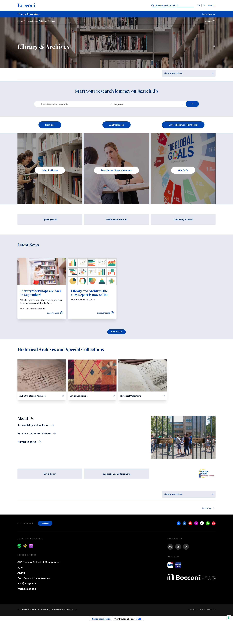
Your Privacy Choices (124, 619)
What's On (183, 170)
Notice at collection (101, 619)
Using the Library (50, 170)
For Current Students (31, 21)
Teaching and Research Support (116, 170)
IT (204, 5)
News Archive (116, 332)
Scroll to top (206, 508)
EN (199, 5)
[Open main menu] (214, 5)
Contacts (208, 21)
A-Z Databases (116, 125)
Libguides (49, 125)
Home (19, 21)
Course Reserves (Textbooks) (183, 125)
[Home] (26, 5)
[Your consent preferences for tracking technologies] (228, 617)
